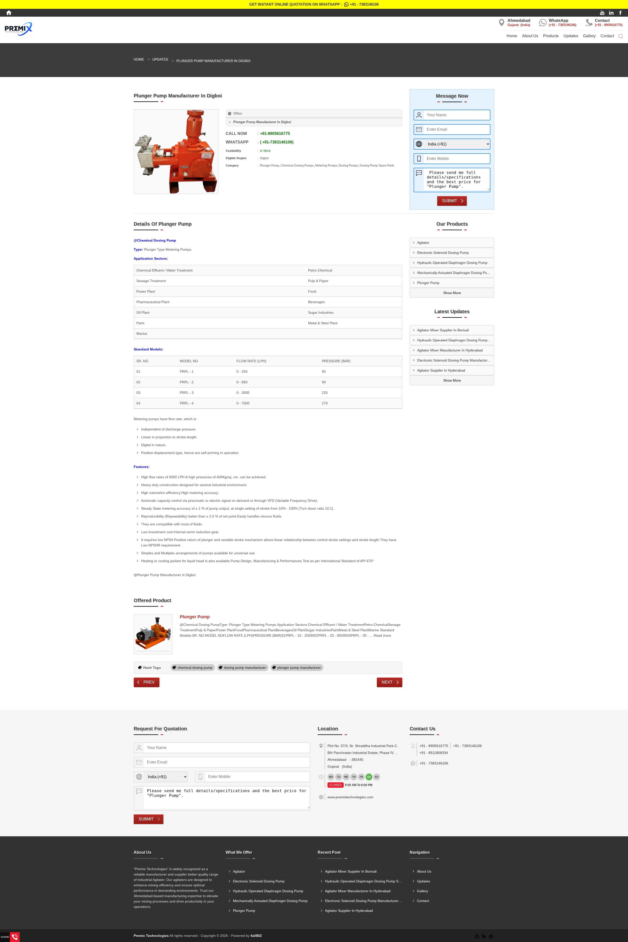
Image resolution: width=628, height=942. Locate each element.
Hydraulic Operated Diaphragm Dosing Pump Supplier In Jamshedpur (455, 340)
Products (551, 36)
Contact (607, 36)
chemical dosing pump (195, 668)
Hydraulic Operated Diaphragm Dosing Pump (452, 263)
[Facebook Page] (620, 13)
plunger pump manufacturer (299, 668)
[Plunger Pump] (153, 634)
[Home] (9, 13)
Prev (149, 682)
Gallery (589, 36)
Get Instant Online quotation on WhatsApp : (314, 4)
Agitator (423, 243)
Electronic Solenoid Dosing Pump (443, 253)
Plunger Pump (195, 616)
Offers (237, 113)
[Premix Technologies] (105, 28)
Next (387, 682)
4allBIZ (256, 936)
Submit (449, 201)
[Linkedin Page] (611, 13)
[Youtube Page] (602, 13)
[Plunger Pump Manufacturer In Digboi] (176, 152)
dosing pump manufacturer (245, 668)
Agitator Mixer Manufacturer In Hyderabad (450, 350)
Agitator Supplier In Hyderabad (441, 370)
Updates (570, 36)
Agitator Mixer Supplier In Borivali (443, 330)
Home (512, 36)
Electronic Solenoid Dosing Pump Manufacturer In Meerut (455, 360)
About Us (530, 36)
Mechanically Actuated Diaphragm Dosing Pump (454, 273)
